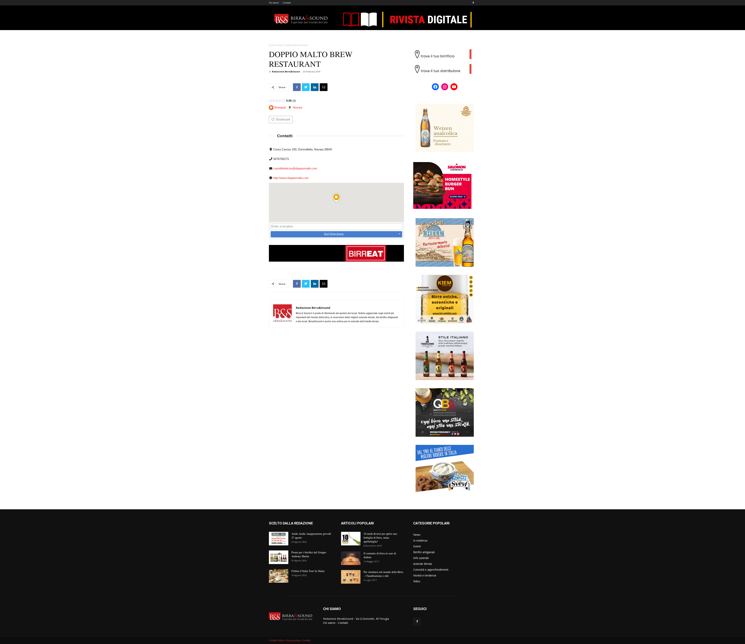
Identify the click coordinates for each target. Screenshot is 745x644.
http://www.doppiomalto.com (291, 178)
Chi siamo (274, 2)
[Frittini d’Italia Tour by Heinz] (278, 576)
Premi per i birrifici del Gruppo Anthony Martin (308, 554)
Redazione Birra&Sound (286, 71)
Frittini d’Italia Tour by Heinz (308, 571)
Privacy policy (293, 640)
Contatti (287, 2)
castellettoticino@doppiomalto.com (295, 168)
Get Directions (334, 234)
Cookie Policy (276, 640)
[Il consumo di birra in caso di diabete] (350, 558)
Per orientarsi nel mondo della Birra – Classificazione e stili (383, 574)
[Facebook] (473, 2)
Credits (306, 640)
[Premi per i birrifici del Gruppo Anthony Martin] (278, 557)
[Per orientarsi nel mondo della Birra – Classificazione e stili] (350, 577)
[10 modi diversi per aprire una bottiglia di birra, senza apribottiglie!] (350, 538)
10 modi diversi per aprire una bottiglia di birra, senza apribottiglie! (380, 537)
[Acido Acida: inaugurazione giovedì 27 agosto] (278, 538)
